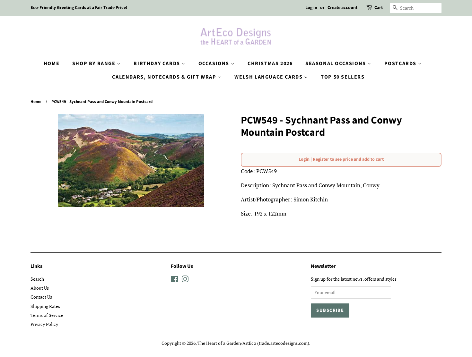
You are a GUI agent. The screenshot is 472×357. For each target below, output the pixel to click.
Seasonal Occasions (336, 63)
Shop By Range (94, 63)
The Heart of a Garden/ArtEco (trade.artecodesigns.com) (253, 343)
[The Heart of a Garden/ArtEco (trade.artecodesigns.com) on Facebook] (174, 280)
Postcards (401, 63)
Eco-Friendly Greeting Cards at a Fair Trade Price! (79, 7)
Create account (342, 7)
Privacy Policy (44, 324)
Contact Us (41, 297)
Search (37, 279)
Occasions (214, 63)
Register (321, 159)
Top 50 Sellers (342, 77)
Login (304, 159)
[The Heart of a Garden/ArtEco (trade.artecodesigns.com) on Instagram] (184, 280)
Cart (378, 7)
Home (51, 63)
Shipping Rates (45, 306)
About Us (40, 288)
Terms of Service (47, 315)
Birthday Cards (157, 63)
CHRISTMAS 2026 (270, 63)
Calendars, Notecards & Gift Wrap (165, 77)
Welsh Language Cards (269, 77)
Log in (311, 7)
